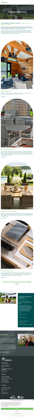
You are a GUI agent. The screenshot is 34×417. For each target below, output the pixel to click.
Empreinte (23, 415)
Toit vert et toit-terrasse (5, 382)
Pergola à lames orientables (6, 388)
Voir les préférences (17, 413)
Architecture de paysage (5, 377)
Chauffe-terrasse (4, 389)
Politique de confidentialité (18, 415)
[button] (32, 400)
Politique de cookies (11, 415)
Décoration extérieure (5, 393)
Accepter (17, 408)
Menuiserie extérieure (5, 381)
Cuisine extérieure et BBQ (6, 387)
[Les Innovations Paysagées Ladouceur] (5, 2)
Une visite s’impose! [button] (4, 352)
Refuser (17, 411)
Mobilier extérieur (4, 392)
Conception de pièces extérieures (7, 378)
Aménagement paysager (5, 376)
